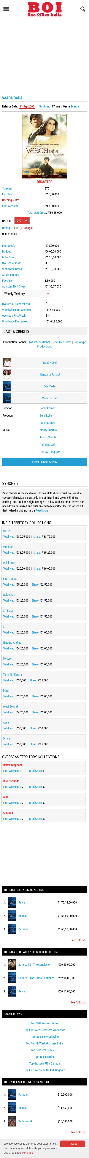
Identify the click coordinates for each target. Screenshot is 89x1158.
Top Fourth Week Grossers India (44, 1043)
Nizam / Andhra (12, 642)
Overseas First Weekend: (16, 304)
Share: (37, 536)
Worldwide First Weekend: (17, 310)
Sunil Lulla (46, 415)
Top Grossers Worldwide (44, 1037)
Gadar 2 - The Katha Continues (36, 978)
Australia (8, 813)
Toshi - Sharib (48, 437)
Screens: (7, 188)
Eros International (39, 342)
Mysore (7, 658)
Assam (7, 722)
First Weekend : (12, 771)
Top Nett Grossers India (44, 1023)
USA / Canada (11, 781)
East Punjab (10, 579)
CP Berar (8, 610)
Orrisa (6, 738)
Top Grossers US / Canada (44, 1063)
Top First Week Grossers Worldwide (44, 1030)
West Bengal (10, 706)
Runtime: (44, 106)
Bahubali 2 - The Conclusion (34, 964)
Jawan (22, 902)
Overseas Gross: (11, 263)
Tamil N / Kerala (12, 674)
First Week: (8, 245)
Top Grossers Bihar (44, 1057)
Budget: (6, 251)
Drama (75, 106)
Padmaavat (25, 1121)
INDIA (6, 531)
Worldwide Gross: (12, 269)
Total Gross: (36, 771)
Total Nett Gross (36, 212)
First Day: (7, 194)
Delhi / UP (9, 563)
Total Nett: (9, 536)
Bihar (6, 690)
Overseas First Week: (14, 315)
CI (4, 626)
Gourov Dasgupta (50, 452)
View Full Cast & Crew (44, 462)
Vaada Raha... (13, 97)
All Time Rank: (10, 275)
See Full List (78, 940)
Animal (22, 916)
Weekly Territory (14, 293)
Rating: (6, 228)
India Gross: (9, 257)
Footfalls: (7, 280)
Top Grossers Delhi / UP (44, 1050)
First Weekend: (10, 206)
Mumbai (8, 547)
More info (27, 1152)
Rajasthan (9, 594)
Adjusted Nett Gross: (14, 286)
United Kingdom (12, 765)
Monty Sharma (48, 430)
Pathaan (23, 929)
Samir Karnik (47, 408)
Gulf (5, 797)
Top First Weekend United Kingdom (44, 1070)
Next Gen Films (62, 342)
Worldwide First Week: (15, 321)
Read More (42, 510)
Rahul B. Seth (48, 444)
